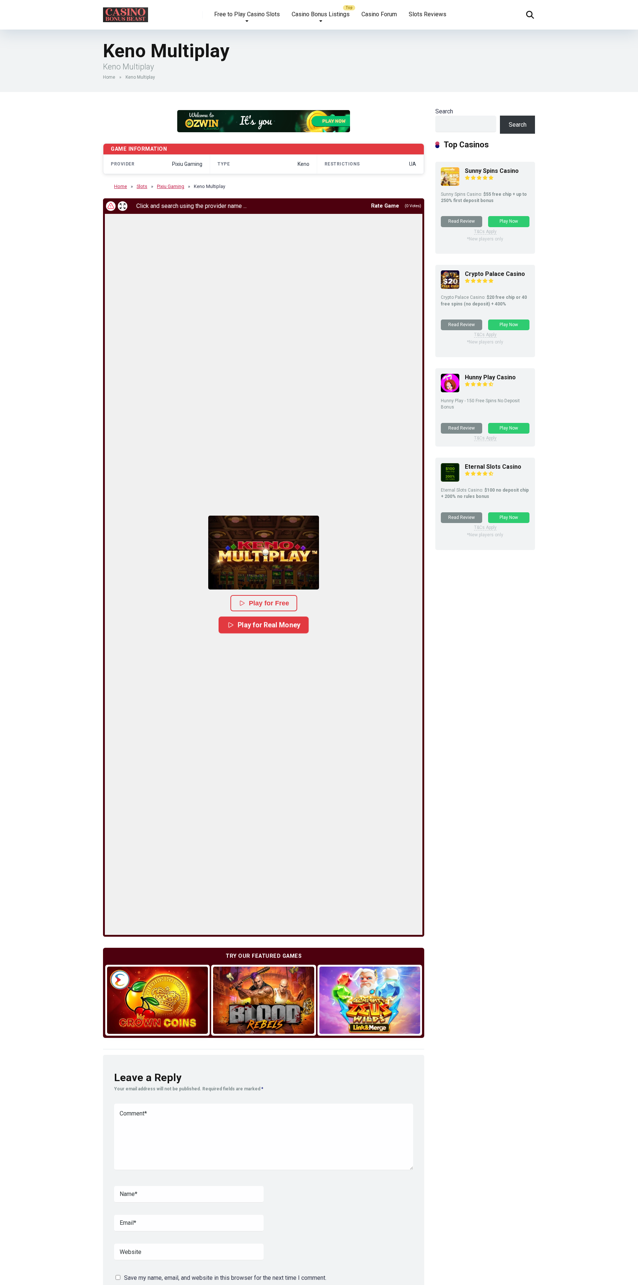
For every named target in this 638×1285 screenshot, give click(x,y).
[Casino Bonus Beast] (125, 12)
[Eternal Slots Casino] (450, 479)
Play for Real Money (268, 625)
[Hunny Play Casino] (450, 390)
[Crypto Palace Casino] (450, 286)
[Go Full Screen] (122, 206)
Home (109, 77)
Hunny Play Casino (490, 377)
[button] (263, 552)
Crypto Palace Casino (495, 273)
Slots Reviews (427, 14)
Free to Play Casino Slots (247, 14)
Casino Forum (379, 14)
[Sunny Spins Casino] (450, 183)
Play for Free (269, 603)
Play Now (509, 221)
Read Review (461, 221)
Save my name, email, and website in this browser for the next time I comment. (225, 1277)
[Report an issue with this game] (111, 206)
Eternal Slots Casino (493, 466)
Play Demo (157, 1000)
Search (444, 111)
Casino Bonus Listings (321, 14)
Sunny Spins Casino (492, 170)
